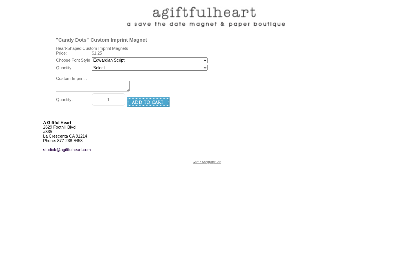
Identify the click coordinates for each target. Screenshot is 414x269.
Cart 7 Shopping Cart (207, 161)
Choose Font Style (73, 60)
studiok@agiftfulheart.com (67, 149)
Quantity (64, 68)
